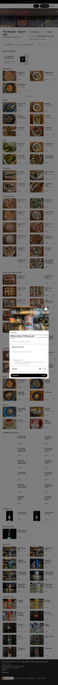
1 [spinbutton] (42, 369)
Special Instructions (18, 347)
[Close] (45, 308)
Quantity (14, 369)
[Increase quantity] (45, 369)
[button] (29, 319)
